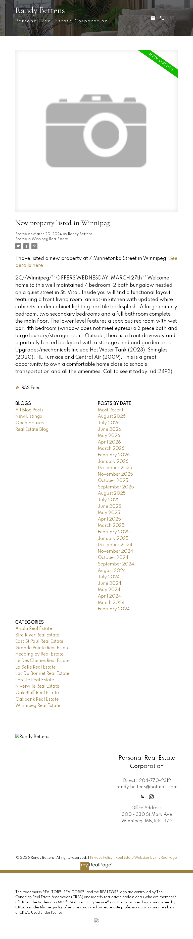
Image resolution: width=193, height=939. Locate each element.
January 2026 (113, 461)
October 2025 (113, 480)
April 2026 (109, 442)
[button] (142, 796)
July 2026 (109, 423)
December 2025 (115, 468)
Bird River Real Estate (37, 635)
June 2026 (109, 429)
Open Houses (29, 423)
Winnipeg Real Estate (50, 239)
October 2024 (113, 557)
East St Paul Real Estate (39, 641)
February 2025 (114, 532)
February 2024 (114, 609)
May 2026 (109, 436)
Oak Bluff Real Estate (37, 693)
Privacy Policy (101, 857)
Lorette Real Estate (34, 680)
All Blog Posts (29, 410)
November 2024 (115, 551)
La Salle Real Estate (35, 667)
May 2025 (109, 513)
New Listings (28, 416)
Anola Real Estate (33, 628)
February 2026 (114, 455)
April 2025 (109, 519)
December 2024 (115, 545)
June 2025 (109, 506)
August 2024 (112, 570)
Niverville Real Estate (37, 686)
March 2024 (111, 603)
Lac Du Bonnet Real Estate (42, 673)
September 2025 (116, 487)
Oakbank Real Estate (37, 699)
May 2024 (109, 590)
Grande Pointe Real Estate (42, 648)
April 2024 (109, 596)
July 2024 (109, 577)
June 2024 (109, 583)
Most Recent (110, 410)
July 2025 (109, 500)
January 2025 (113, 538)
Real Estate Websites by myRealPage (146, 857)
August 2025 (112, 493)
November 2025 (115, 474)
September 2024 (116, 564)
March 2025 (111, 525)
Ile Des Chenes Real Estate (42, 661)
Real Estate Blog (32, 429)
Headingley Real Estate (39, 654)
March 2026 (111, 448)
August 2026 (112, 416)
